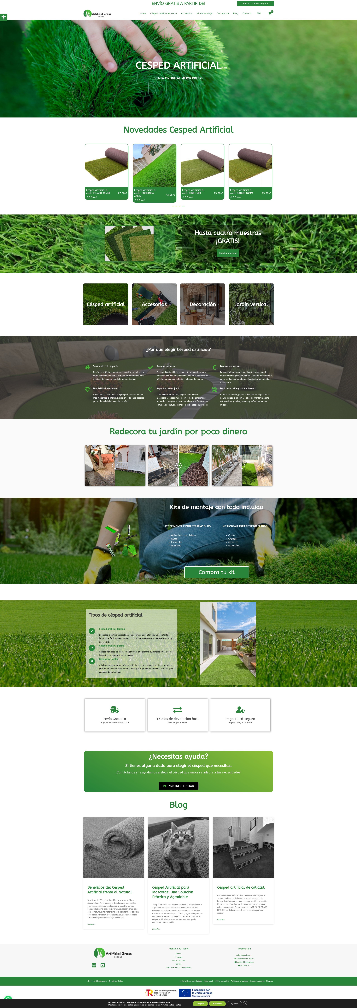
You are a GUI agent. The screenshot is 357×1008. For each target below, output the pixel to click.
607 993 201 (245, 966)
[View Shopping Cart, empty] (270, 13)
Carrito (178, 964)
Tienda (178, 954)
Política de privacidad (239, 981)
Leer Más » (91, 924)
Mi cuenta (178, 957)
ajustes (177, 1005)
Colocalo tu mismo (257, 981)
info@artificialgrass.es (245, 962)
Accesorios (154, 304)
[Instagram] (94, 965)
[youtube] (102, 965)
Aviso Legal (208, 981)
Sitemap (269, 981)
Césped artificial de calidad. (241, 887)
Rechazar (217, 1003)
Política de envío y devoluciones (178, 967)
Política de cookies (221, 981)
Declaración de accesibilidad (190, 981)
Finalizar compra (178, 960)
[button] (3, 17)
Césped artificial (106, 304)
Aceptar (200, 1003)
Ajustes (234, 1003)
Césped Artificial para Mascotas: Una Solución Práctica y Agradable (172, 892)
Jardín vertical (251, 304)
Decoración (203, 304)
